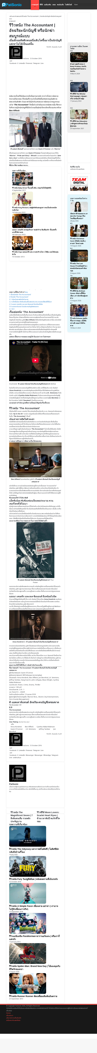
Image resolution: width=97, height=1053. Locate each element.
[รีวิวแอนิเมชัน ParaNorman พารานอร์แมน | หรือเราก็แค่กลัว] (27, 933)
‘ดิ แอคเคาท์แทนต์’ (16, 149)
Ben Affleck (30, 320)
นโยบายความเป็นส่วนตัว (13, 1018)
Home (8, 1013)
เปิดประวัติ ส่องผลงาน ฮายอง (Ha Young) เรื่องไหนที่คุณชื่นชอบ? (79, 216)
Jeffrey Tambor (44, 729)
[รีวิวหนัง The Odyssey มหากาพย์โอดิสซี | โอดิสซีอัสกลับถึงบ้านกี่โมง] (27, 846)
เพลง (54, 5)
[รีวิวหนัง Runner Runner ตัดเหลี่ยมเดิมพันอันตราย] (27, 993)
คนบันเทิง (60, 5)
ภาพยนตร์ (34, 5)
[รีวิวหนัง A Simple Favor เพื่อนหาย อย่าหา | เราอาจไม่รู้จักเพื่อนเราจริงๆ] (27, 903)
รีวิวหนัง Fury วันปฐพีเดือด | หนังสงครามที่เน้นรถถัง (33, 879)
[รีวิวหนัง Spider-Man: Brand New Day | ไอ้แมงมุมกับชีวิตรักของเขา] (27, 963)
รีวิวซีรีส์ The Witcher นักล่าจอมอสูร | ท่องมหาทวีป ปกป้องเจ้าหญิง (78, 96)
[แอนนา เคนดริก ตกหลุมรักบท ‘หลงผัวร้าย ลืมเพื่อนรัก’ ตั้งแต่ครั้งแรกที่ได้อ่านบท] (22, 227)
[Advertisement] (35, 79)
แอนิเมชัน (47, 5)
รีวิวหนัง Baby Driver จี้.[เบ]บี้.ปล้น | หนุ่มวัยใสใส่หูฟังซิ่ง (31, 188)
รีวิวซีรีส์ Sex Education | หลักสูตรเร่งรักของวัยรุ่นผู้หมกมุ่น (79, 123)
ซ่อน (26, 292)
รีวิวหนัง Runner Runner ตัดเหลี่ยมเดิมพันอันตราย (33, 996)
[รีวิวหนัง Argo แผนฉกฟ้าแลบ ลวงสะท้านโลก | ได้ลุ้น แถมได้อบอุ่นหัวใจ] (22, 250)
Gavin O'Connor (17, 729)
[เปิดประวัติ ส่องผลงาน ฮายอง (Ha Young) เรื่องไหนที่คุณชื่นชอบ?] (79, 211)
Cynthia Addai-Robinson (46, 727)
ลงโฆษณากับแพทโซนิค (77, 169)
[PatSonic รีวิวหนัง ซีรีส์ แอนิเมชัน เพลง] (11, 5)
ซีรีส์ (41, 5)
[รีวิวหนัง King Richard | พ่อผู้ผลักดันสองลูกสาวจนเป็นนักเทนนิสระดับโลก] (22, 205)
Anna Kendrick (15, 390)
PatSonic (26, 59)
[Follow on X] (29, 59)
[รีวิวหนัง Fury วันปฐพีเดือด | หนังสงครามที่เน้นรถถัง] (27, 876)
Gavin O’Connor (35, 153)
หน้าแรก (12, 16)
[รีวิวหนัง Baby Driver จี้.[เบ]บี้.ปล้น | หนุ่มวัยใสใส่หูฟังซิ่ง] (22, 185)
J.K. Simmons (31, 729)
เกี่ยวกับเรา (9, 1016)
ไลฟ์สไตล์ (68, 5)
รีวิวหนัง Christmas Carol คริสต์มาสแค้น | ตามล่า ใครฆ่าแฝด (78, 241)
